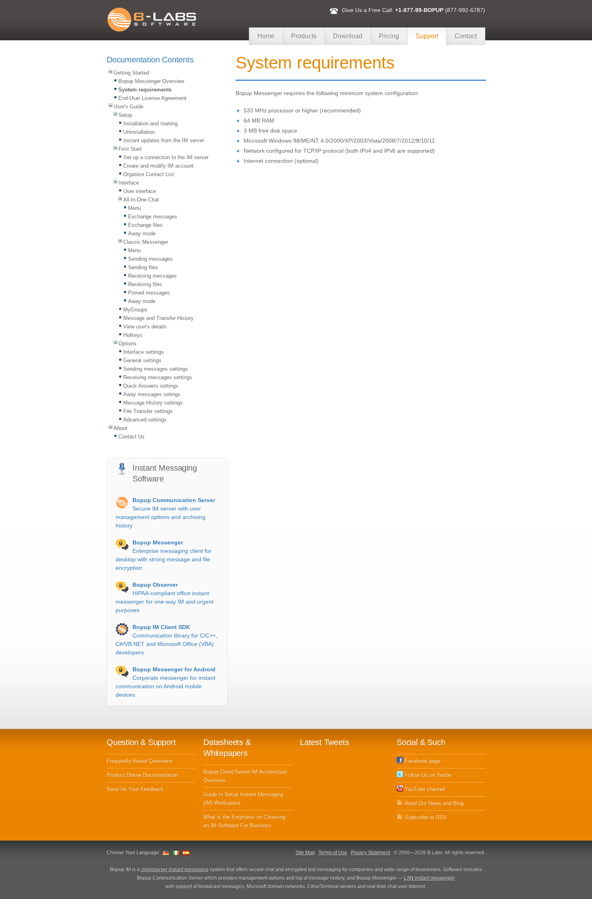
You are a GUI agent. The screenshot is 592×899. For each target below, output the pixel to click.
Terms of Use (333, 852)
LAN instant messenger (429, 878)
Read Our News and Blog (433, 803)
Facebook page (422, 761)
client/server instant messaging (175, 869)
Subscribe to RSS (425, 817)
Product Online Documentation (142, 775)
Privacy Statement (370, 852)
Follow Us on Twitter (427, 775)
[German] (166, 852)
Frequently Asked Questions (140, 761)
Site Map (305, 852)
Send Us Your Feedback (135, 789)
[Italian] (176, 852)
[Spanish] (186, 852)
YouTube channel (424, 789)
